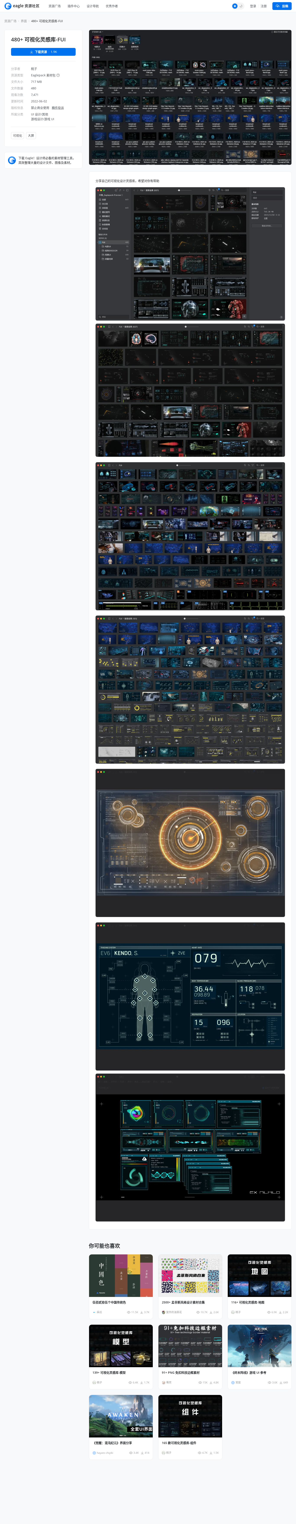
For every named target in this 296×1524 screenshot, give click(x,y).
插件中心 (74, 6)
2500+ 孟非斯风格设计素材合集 (183, 1302)
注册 (264, 6)
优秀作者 (112, 6)
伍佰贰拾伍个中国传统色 (109, 1302)
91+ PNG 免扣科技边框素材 (181, 1373)
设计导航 (93, 6)
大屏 (31, 135)
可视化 (17, 135)
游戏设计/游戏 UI (42, 119)
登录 (253, 6)
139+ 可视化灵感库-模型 (109, 1373)
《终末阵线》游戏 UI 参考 (248, 1373)
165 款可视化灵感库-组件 (179, 1443)
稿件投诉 (58, 108)
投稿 (285, 6)
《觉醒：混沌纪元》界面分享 (112, 1443)
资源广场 (55, 6)
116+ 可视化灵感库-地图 (247, 1302)
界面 (24, 21)
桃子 (34, 69)
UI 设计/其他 (39, 114)
